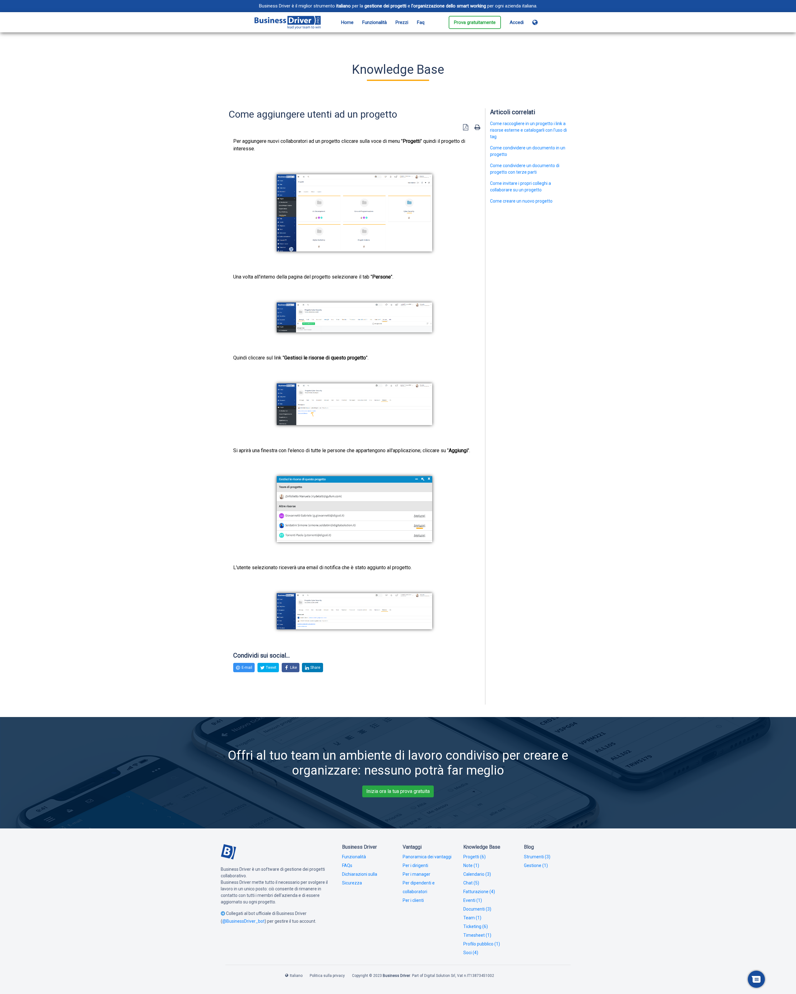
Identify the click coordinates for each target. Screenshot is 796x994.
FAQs (347, 865)
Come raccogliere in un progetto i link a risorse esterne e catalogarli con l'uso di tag (528, 130)
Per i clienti (413, 900)
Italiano (296, 975)
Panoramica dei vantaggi (427, 856)
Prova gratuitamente (475, 22)
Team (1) (472, 917)
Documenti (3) (477, 909)
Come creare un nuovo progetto (521, 201)
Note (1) (471, 865)
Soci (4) (470, 952)
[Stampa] (477, 127)
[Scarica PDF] (465, 127)
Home (347, 22)
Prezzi (402, 22)
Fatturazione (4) (479, 891)
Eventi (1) (472, 900)
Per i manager (416, 874)
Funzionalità (374, 22)
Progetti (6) (474, 856)
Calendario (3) (477, 874)
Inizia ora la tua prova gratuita (398, 791)
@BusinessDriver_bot (243, 921)
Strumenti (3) (537, 856)
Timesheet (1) (477, 935)
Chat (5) (471, 882)
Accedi (517, 22)
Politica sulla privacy (327, 975)
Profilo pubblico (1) (481, 943)
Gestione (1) (536, 865)
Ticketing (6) (475, 926)
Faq (420, 22)
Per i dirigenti (415, 865)
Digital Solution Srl (439, 975)
